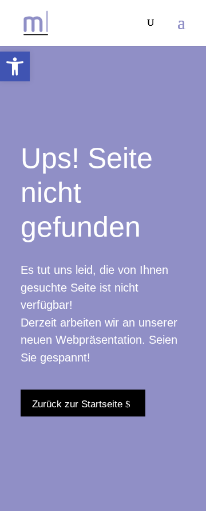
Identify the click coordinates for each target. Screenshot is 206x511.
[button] (15, 66)
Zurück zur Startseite (77, 404)
